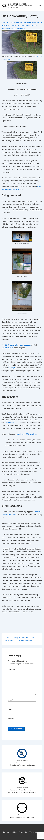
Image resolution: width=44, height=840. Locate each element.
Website (11, 719)
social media (21, 28)
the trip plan (12, 368)
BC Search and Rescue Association (18, 345)
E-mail (10, 709)
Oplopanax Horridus (18, 4)
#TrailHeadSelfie (32, 25)
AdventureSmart (8, 348)
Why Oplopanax (34, 832)
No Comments (12, 25)
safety (13, 28)
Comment (12, 669)
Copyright (6, 832)
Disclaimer (14, 832)
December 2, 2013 (11, 423)
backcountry (6, 28)
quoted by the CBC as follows (26, 434)
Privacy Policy (23, 832)
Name (10, 700)
